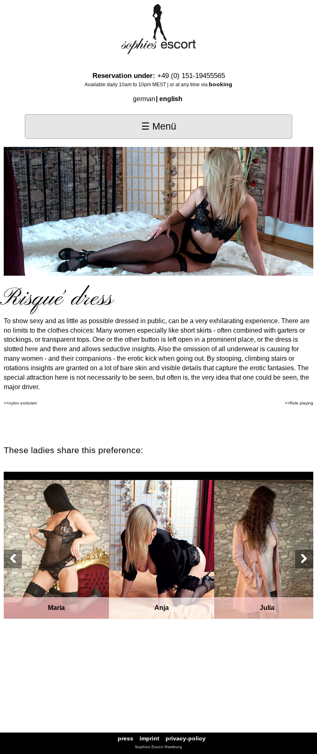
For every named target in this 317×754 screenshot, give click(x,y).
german (144, 98)
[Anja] (161, 549)
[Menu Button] (158, 126)
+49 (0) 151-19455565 (191, 76)
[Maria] (56, 548)
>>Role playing (299, 403)
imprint (149, 738)
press (125, 738)
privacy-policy (186, 738)
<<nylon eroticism (20, 403)
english (170, 98)
